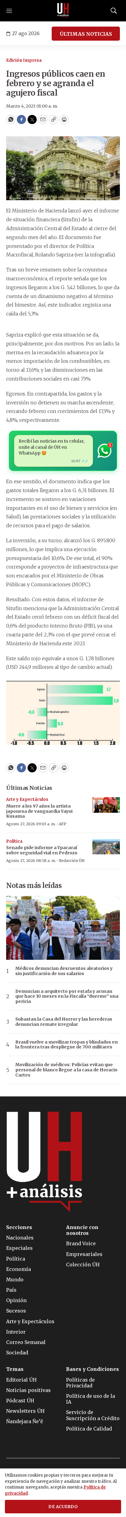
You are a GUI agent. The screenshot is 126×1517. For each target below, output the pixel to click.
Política (14, 841)
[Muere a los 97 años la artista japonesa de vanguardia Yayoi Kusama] (106, 805)
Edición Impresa (24, 60)
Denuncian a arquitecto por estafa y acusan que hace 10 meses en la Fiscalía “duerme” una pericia (66, 996)
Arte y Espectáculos (27, 799)
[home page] (63, 10)
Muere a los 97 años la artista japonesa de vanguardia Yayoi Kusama (39, 811)
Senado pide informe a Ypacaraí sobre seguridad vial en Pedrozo (41, 850)
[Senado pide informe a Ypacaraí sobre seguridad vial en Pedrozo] (106, 847)
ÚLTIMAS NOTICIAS (86, 34)
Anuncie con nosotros (82, 1230)
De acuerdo (63, 1506)
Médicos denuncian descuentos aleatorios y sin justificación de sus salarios (64, 971)
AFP (62, 824)
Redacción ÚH (72, 860)
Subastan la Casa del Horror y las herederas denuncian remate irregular (63, 1022)
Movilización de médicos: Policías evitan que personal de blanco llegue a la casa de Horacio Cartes (66, 1069)
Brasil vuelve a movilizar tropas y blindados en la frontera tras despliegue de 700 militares (66, 1045)
